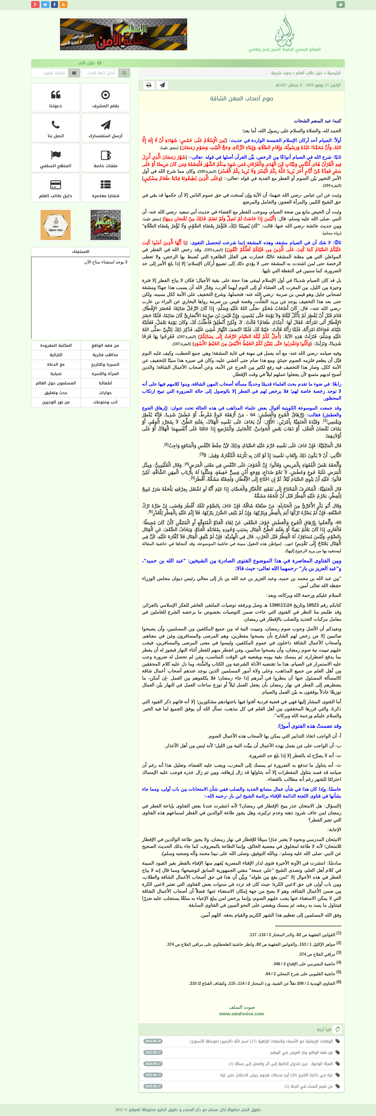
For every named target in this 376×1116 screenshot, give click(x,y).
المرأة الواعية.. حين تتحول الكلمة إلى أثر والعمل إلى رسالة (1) (239, 1064)
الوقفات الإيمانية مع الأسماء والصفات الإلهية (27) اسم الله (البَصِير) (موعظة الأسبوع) (239, 1041)
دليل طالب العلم (309, 73)
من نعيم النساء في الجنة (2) (239, 1086)
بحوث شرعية (281, 73)
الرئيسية (334, 73)
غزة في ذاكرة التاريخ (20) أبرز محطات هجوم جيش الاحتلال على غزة (239, 1075)
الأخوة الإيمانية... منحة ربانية (185, 63)
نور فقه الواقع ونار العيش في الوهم (239, 1052)
